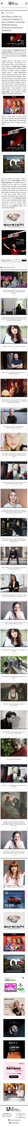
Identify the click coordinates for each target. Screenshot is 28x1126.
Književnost (10, 13)
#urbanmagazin (15, 1123)
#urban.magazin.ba (15, 1120)
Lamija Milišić (5, 91)
